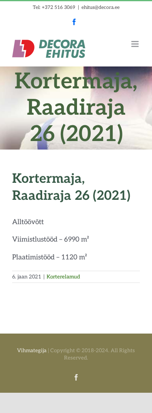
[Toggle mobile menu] (135, 44)
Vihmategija (32, 350)
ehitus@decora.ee (100, 7)
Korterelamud (63, 277)
